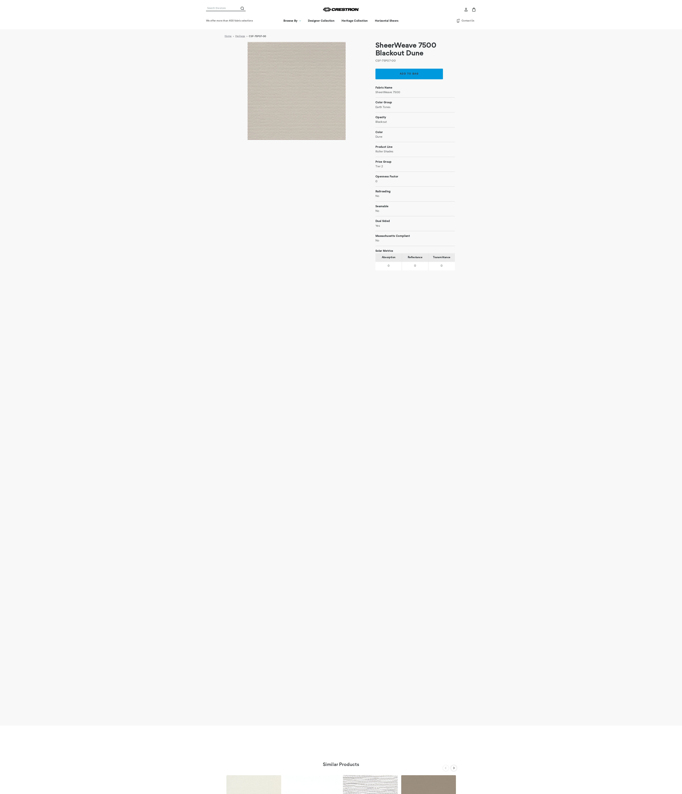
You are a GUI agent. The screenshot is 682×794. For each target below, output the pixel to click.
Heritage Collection (355, 21)
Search (242, 8)
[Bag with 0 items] (474, 9)
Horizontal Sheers (387, 21)
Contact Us (468, 21)
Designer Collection (321, 21)
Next (453, 768)
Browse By (290, 21)
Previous (445, 768)
